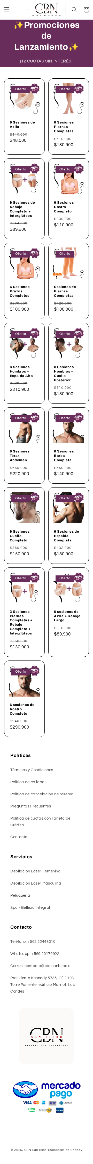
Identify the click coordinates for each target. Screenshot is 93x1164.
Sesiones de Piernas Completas (65, 291)
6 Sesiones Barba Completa (64, 455)
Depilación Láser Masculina (35, 883)
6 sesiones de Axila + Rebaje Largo (67, 616)
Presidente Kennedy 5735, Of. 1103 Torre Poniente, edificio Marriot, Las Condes (42, 984)
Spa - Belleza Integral (30, 908)
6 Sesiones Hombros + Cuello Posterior (64, 373)
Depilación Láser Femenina (35, 871)
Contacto (18, 837)
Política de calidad (27, 782)
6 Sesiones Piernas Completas (64, 126)
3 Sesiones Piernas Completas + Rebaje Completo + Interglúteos (21, 622)
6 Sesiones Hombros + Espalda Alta (21, 371)
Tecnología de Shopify (65, 1150)
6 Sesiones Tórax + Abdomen (20, 455)
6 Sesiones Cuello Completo (20, 536)
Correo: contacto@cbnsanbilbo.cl (41, 966)
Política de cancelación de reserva (41, 794)
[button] (7, 10)
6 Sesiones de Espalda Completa (66, 536)
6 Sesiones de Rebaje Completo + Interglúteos (22, 209)
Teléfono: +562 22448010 (33, 942)
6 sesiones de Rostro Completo (22, 709)
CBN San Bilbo (35, 1150)
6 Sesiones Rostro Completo (64, 207)
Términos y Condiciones (31, 770)
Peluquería (20, 895)
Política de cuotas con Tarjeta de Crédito (40, 821)
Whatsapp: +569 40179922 (34, 954)
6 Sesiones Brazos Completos (20, 291)
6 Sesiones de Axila (22, 124)
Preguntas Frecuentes (30, 806)
